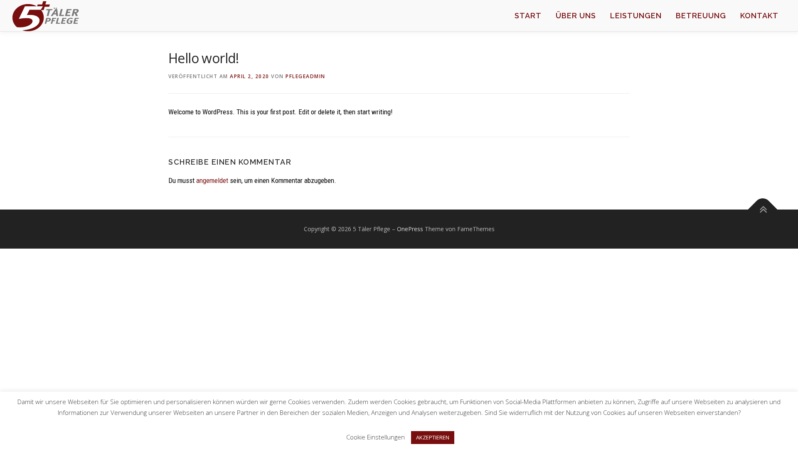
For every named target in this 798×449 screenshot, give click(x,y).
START (528, 15)
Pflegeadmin (305, 76)
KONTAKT (759, 15)
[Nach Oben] (763, 209)
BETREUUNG (701, 15)
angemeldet (212, 180)
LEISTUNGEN (636, 15)
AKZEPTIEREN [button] (432, 437)
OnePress (410, 229)
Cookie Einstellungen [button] (375, 437)
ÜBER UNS (576, 15)
